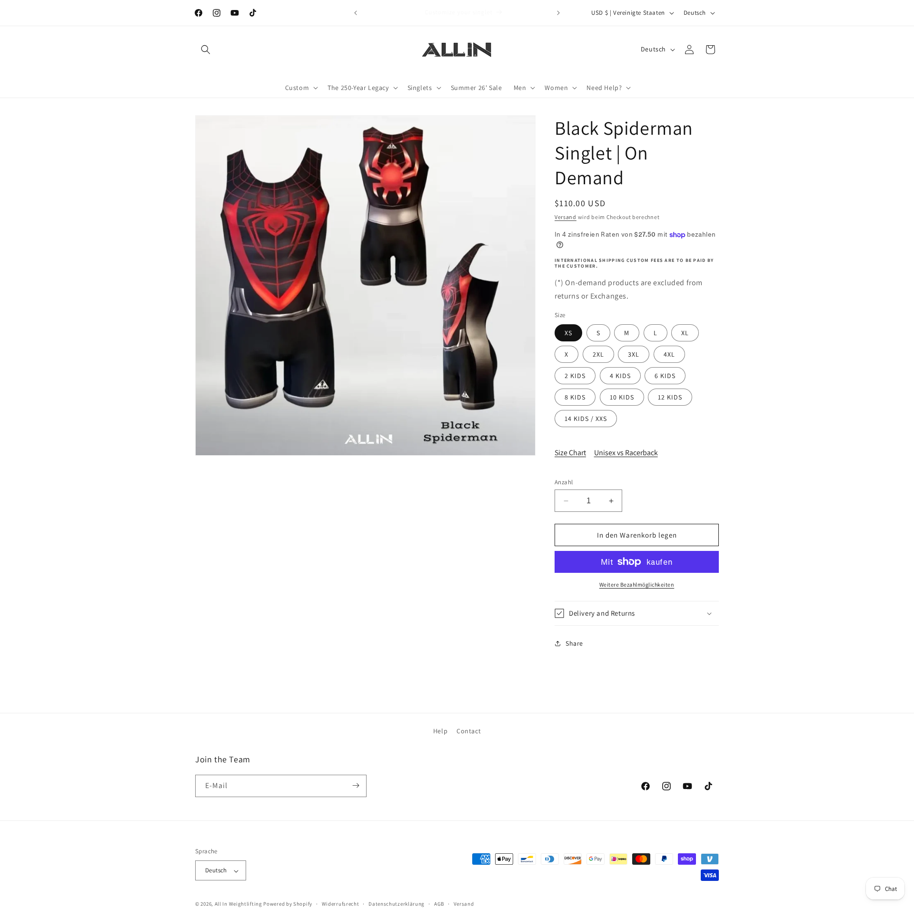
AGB (439, 903)
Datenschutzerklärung (396, 903)
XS (568, 333)
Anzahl (564, 482)
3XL (633, 354)
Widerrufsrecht (340, 903)
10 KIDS (622, 397)
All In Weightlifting (238, 904)
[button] (205, 49)
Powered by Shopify (287, 904)
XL (685, 333)
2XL (598, 354)
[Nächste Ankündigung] (558, 13)
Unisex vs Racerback (626, 453)
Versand (565, 216)
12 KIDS (670, 397)
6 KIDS (665, 375)
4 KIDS (620, 375)
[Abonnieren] (355, 785)
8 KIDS (575, 397)
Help (440, 731)
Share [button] (574, 643)
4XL (669, 354)
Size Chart (570, 453)
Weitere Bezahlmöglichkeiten (637, 584)
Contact (469, 731)
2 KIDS (575, 375)
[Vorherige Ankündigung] (355, 13)
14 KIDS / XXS (586, 418)
